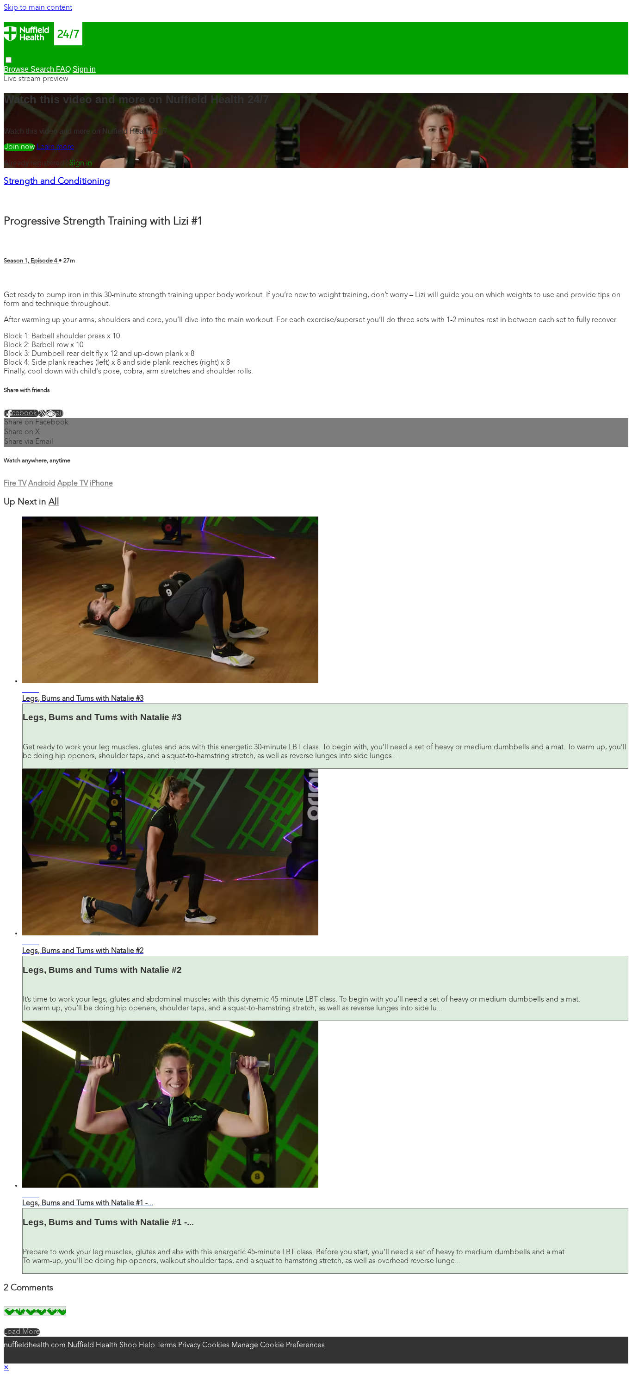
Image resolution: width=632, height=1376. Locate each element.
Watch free (19, 147)
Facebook (21, 413)
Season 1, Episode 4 (31, 261)
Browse (17, 69)
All (54, 502)
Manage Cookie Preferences (278, 1345)
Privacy (190, 1345)
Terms (167, 1345)
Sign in (80, 163)
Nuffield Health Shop (102, 1345)
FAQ (63, 69)
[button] (9, 60)
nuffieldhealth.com (35, 1345)
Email (54, 413)
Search (43, 69)
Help (148, 1345)
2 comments (24, 279)
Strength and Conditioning (57, 181)
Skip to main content (38, 8)
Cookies (216, 1345)
